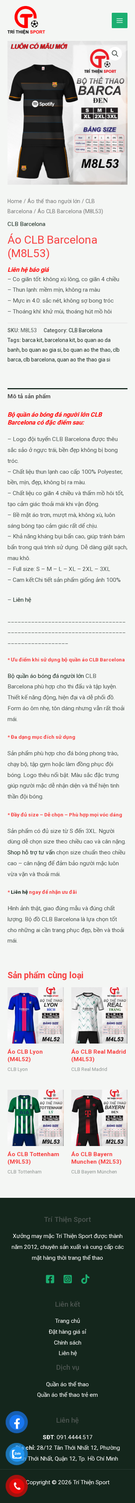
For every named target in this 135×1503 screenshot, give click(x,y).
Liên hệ (22, 599)
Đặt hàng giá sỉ (67, 1331)
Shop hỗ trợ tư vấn (31, 852)
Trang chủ (67, 1321)
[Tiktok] (85, 1279)
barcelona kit (60, 340)
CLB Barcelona (26, 224)
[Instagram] (67, 1279)
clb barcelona (39, 360)
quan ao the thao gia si (83, 360)
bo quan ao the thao (87, 350)
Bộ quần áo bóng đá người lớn (46, 676)
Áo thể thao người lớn (53, 201)
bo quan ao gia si (41, 350)
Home (15, 201)
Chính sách (67, 1342)
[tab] (68, 396)
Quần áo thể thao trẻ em (67, 1395)
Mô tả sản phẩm (29, 396)
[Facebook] (50, 1279)
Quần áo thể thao (67, 1384)
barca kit (32, 340)
